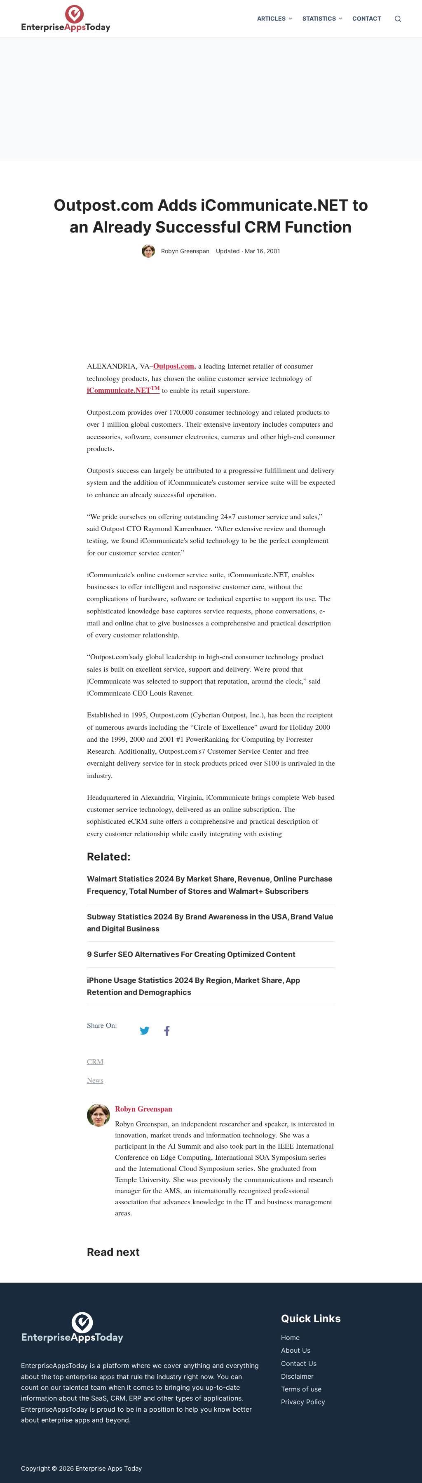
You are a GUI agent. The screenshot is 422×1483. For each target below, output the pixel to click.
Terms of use (301, 1389)
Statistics (319, 18)
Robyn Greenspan (185, 250)
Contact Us (298, 1363)
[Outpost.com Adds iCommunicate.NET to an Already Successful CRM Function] (145, 1031)
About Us (295, 1350)
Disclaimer (297, 1376)
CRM (95, 1061)
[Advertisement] (211, 99)
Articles (271, 18)
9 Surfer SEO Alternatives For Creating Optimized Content (191, 954)
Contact (366, 18)
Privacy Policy (303, 1402)
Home (290, 1337)
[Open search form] (398, 19)
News (95, 1080)
